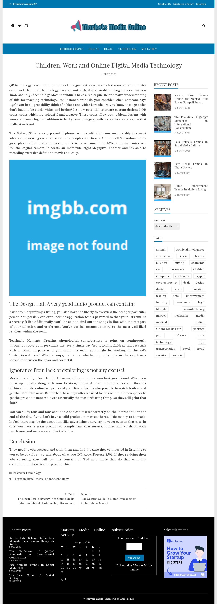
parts (159, 335)
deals (186, 282)
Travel (108, 49)
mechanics (181, 315)
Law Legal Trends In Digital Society (191, 165)
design (200, 282)
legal (201, 302)
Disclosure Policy (183, 4)
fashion (161, 295)
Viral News (110, 599)
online (49, 478)
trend (200, 348)
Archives (159, 220)
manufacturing (194, 309)
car (158, 269)
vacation (161, 355)
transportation (165, 348)
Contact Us (164, 4)
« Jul (63, 579)
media (40, 478)
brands (199, 256)
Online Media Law (168, 328)
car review (177, 269)
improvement (195, 295)
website (178, 355)
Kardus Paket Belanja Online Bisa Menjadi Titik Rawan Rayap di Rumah (191, 98)
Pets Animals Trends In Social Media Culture (191, 143)
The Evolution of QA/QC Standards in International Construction (191, 122)
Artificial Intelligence (190, 249)
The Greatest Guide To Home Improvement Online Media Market (108, 499)
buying (179, 262)
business (161, 262)
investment (182, 302)
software (180, 335)
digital (30, 478)
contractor (182, 276)
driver (177, 289)
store (201, 335)
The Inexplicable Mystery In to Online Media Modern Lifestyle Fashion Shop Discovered (46, 499)
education (197, 289)
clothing (198, 269)
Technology (127, 49)
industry (161, 302)
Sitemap (201, 4)
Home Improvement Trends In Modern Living (191, 187)
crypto (199, 276)
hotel (176, 295)
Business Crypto (71, 49)
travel (186, 348)
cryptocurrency (167, 282)
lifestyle (161, 309)
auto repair (163, 256)
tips (202, 342)
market (161, 315)
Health (93, 49)
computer (162, 276)
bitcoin (183, 256)
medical (161, 322)
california (197, 262)
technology (61, 478)
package (198, 328)
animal (160, 249)
